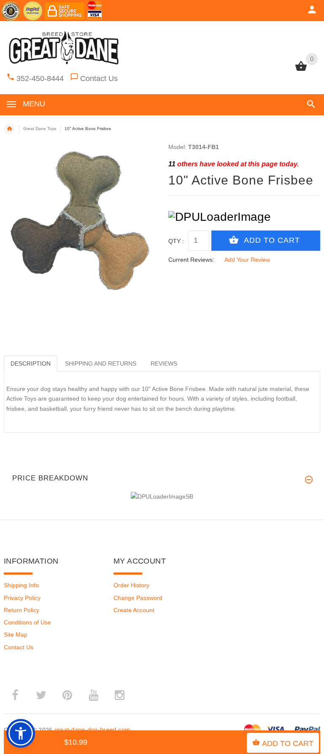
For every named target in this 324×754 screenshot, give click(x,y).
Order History (131, 585)
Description (31, 363)
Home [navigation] (9, 128)
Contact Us (99, 78)
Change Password (137, 597)
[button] (309, 104)
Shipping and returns (100, 363)
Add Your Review (247, 259)
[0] (301, 70)
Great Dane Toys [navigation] (39, 128)
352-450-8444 (40, 78)
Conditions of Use (27, 622)
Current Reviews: (191, 259)
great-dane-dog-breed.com (92, 729)
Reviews (164, 363)
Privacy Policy (22, 597)
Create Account (133, 610)
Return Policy (21, 610)
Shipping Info (21, 585)
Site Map (15, 634)
